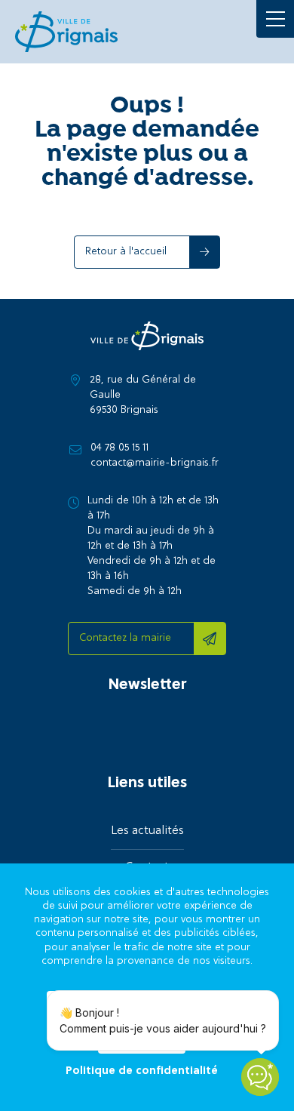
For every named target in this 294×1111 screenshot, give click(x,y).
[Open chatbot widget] (260, 1077)
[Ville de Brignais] (66, 31)
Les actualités (147, 831)
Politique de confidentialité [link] (142, 1071)
